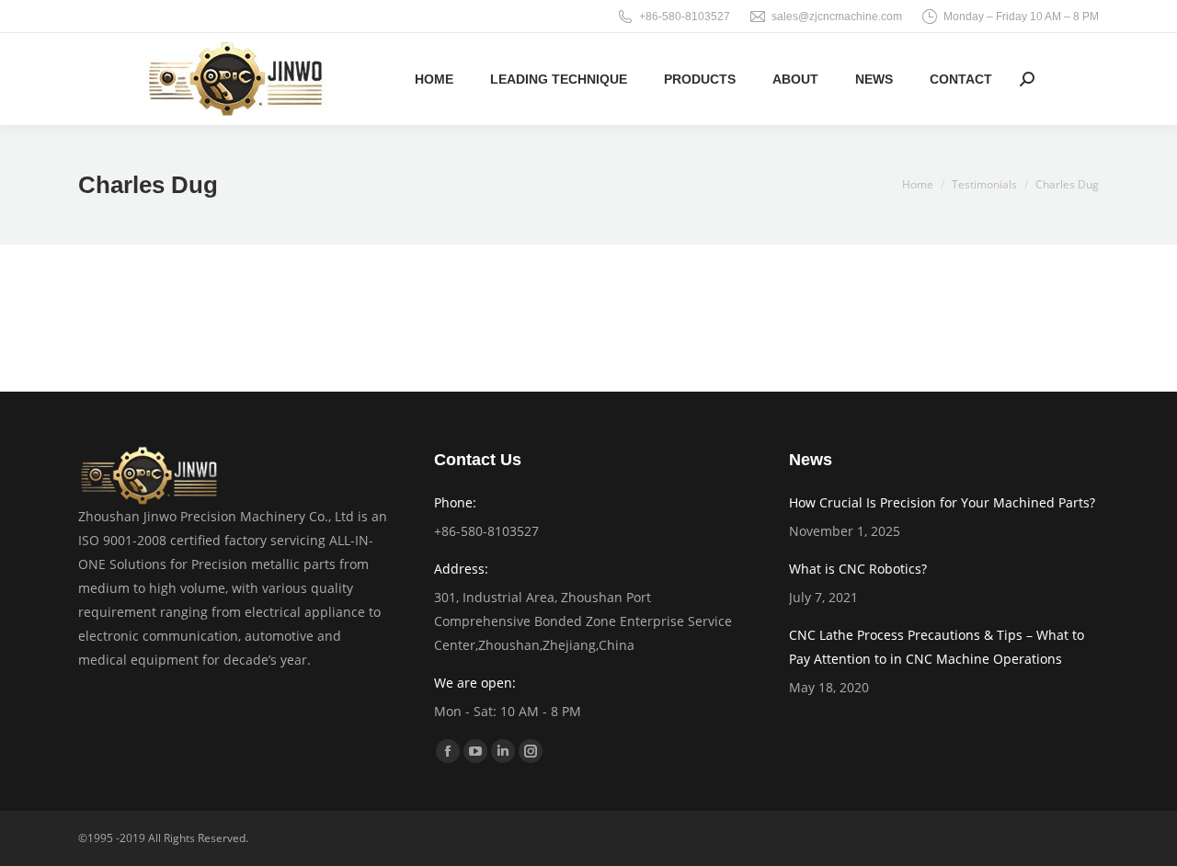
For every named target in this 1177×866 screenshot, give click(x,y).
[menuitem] (434, 79)
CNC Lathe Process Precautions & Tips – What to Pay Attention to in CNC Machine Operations (936, 646)
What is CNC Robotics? (858, 568)
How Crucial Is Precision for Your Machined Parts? (942, 502)
